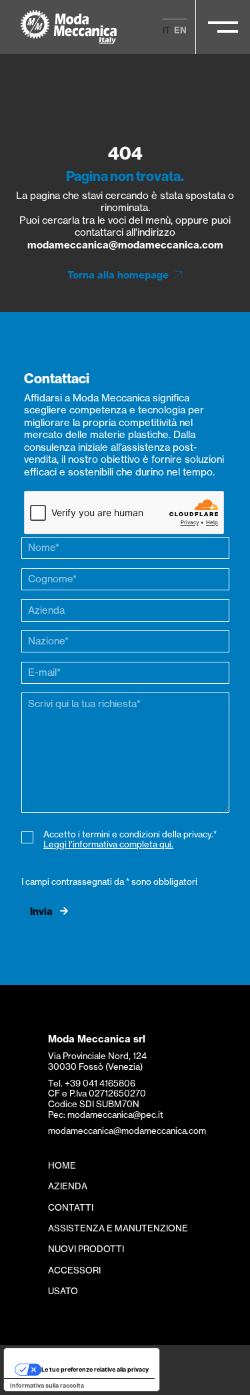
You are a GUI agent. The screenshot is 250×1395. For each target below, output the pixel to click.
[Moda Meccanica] (69, 27)
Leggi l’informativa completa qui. (108, 844)
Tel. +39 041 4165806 (91, 1083)
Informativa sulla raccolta (47, 1385)
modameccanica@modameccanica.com (125, 244)
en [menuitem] (180, 30)
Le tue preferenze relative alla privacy (95, 1369)
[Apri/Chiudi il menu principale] (223, 27)
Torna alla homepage (118, 275)
